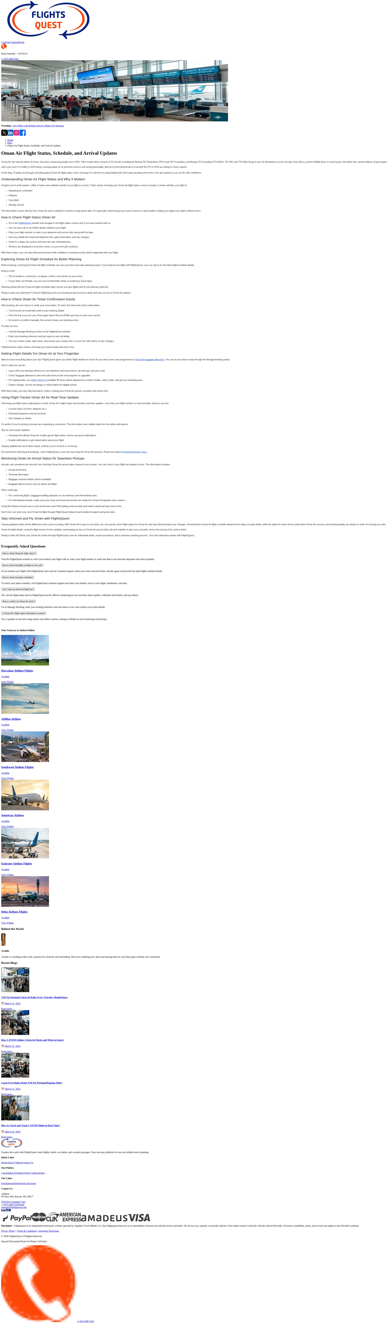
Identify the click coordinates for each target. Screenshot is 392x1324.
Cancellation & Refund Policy (15, 1173)
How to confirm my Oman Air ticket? (18, 601)
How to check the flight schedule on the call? (22, 565)
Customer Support (10, 42)
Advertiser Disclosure (48, 1231)
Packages (31, 1183)
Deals (21, 42)
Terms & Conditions (27, 1231)
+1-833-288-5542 (9, 58)
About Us (12, 1162)
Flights (16, 1183)
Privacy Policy (8, 1231)
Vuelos (23, 1183)
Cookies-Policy (37, 1173)
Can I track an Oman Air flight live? (18, 589)
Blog (9, 143)
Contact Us (27, 1162)
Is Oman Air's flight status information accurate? (23, 613)
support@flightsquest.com (13, 1206)
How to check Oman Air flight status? (19, 553)
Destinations (7, 1183)
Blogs (19, 1162)
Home (10, 140)
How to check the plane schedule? (17, 577)
